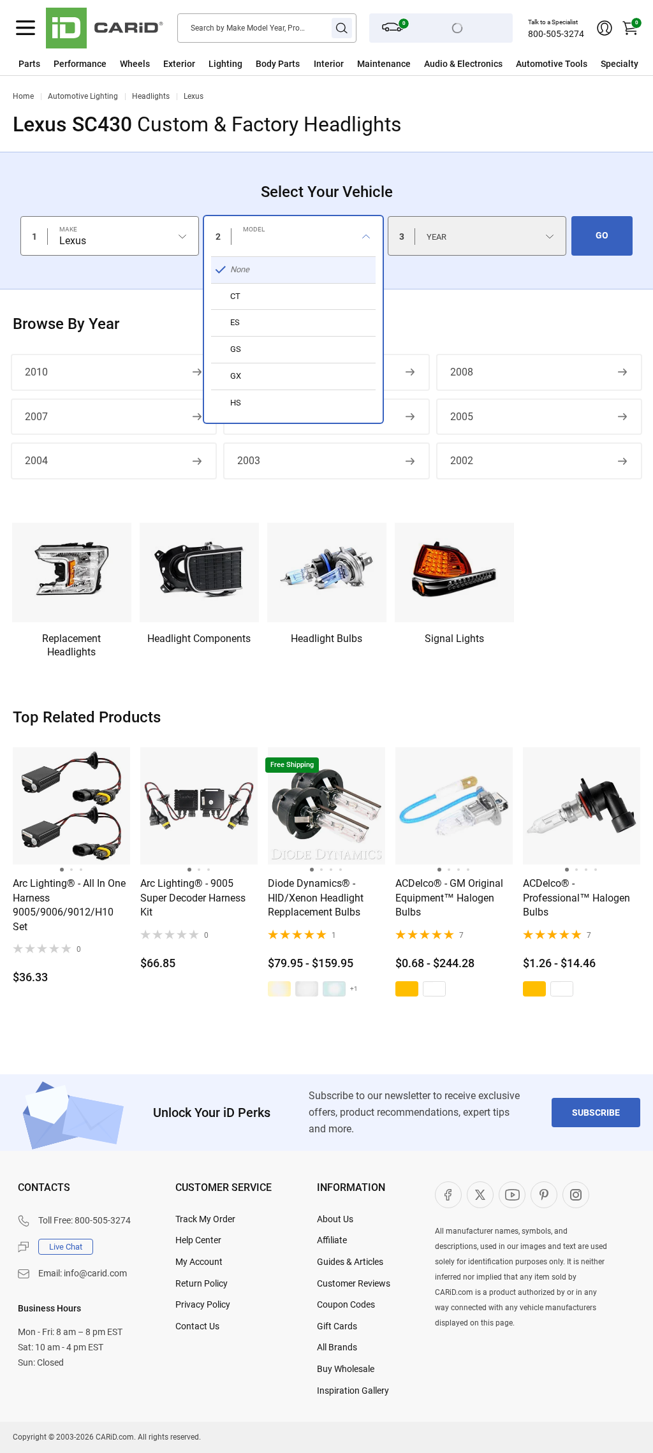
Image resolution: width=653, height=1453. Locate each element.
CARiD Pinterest (544, 1194)
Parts (29, 64)
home (23, 96)
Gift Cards (337, 1326)
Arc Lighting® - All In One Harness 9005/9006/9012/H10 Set (69, 904)
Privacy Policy (202, 1304)
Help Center (198, 1240)
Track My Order (205, 1219)
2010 (36, 372)
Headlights (151, 96)
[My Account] (604, 28)
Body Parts (278, 64)
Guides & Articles (350, 1262)
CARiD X (480, 1194)
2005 (461, 417)
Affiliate (332, 1240)
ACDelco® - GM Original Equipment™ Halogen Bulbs (449, 897)
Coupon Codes (346, 1304)
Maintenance (384, 64)
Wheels (135, 64)
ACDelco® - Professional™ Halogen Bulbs (576, 897)
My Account (199, 1262)
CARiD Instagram (575, 1194)
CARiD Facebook (448, 1194)
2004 (36, 461)
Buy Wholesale (345, 1369)
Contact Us (197, 1326)
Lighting (225, 64)
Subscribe (596, 1112)
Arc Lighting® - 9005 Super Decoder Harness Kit (193, 897)
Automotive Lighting (83, 96)
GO (602, 235)
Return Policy (201, 1283)
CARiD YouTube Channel (512, 1194)
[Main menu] (25, 28)
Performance (80, 64)
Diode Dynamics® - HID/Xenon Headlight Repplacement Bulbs (315, 897)
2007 (36, 417)
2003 (248, 461)
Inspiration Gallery (353, 1390)
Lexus (193, 96)
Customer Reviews (353, 1283)
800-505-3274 (556, 34)
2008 (461, 372)
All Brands (337, 1347)
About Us (335, 1219)
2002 (461, 461)
